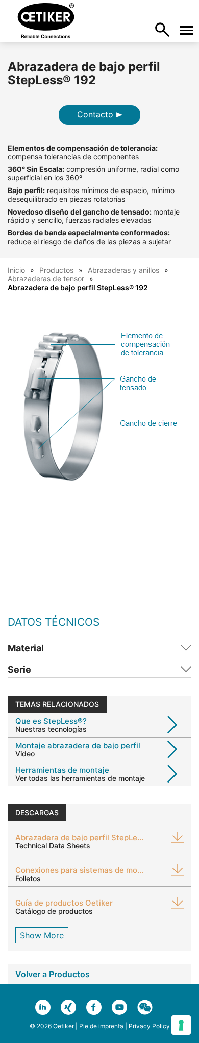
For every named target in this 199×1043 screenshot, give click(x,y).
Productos (56, 270)
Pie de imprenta (101, 1026)
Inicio (16, 270)
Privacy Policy (149, 1026)
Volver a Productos (52, 974)
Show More (42, 935)
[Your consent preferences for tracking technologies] (181, 1025)
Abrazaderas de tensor (46, 278)
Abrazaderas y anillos (123, 270)
